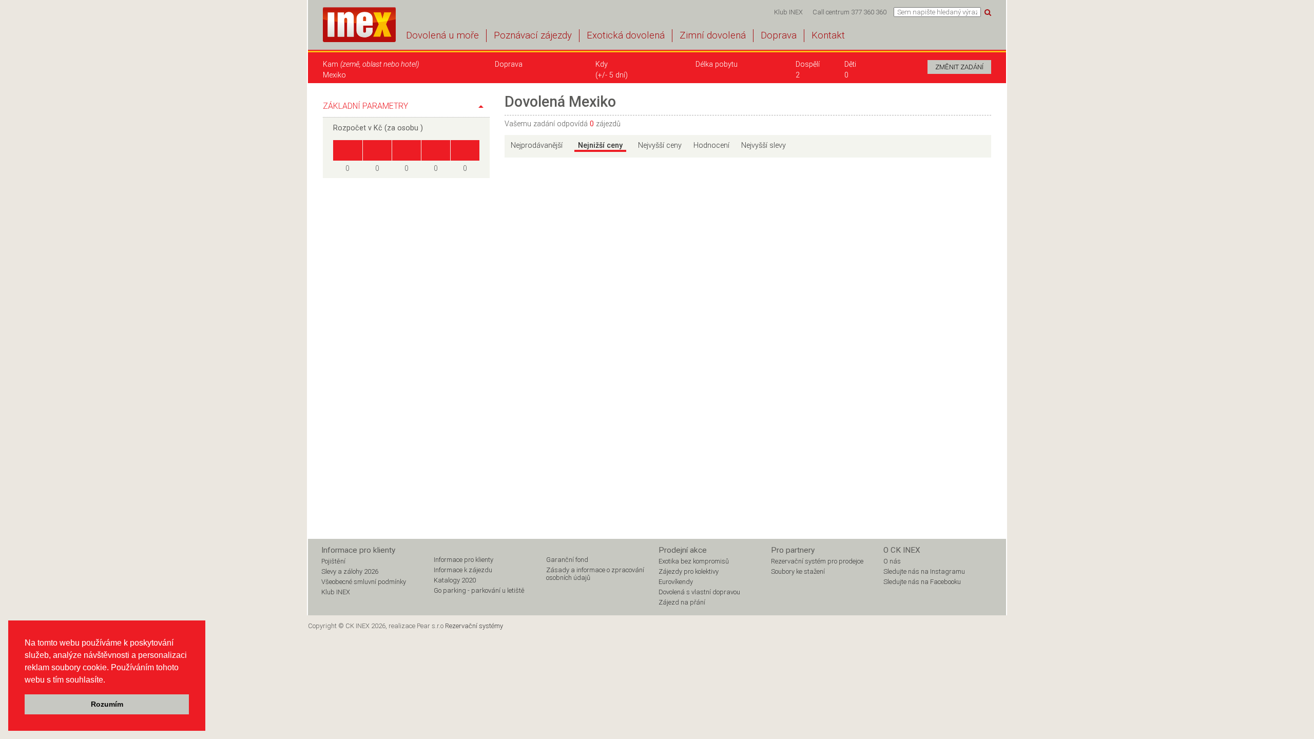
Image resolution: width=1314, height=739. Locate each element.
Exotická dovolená (626, 35)
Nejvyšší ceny (660, 145)
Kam (371, 64)
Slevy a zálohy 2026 (349, 571)
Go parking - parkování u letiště (479, 590)
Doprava (779, 35)
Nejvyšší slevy (763, 145)
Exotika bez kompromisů (694, 561)
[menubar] (830, 12)
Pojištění (333, 561)
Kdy (601, 64)
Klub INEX (788, 12)
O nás (892, 561)
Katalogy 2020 (455, 580)
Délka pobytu (716, 64)
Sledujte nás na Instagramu (924, 571)
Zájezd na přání (682, 602)
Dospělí (808, 64)
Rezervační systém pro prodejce (817, 561)
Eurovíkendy (676, 582)
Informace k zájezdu (463, 570)
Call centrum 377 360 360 (849, 12)
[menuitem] (788, 12)
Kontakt (828, 35)
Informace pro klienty (463, 559)
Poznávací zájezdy (533, 35)
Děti (850, 64)
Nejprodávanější (537, 145)
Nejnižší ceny (600, 145)
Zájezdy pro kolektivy (689, 571)
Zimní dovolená (713, 35)
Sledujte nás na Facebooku (922, 582)
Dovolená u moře (442, 35)
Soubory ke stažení (798, 571)
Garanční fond (567, 559)
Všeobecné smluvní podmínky (363, 582)
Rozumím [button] (107, 704)
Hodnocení (711, 145)
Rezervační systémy (474, 626)
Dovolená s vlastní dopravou (699, 592)
